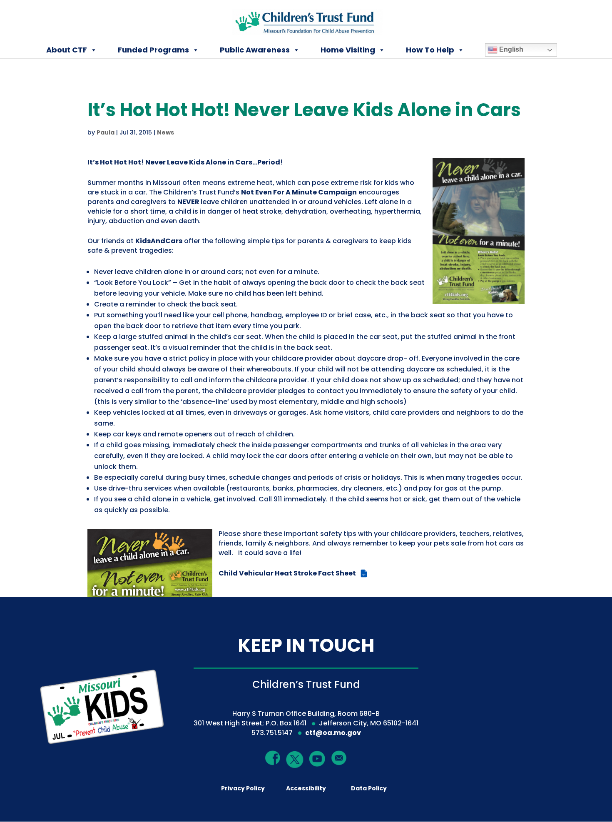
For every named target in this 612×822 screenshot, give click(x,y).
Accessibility (306, 788)
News (165, 132)
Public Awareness (255, 50)
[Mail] (339, 757)
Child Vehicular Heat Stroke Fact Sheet (292, 573)
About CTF (66, 50)
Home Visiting (348, 50)
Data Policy (369, 788)
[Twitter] (295, 760)
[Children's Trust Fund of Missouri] (306, 20)
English (510, 49)
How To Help (430, 50)
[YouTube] (317, 758)
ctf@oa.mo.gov (333, 732)
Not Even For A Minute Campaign (299, 192)
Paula (105, 132)
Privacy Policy (243, 788)
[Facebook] (273, 757)
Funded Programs (153, 50)
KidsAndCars (158, 241)
